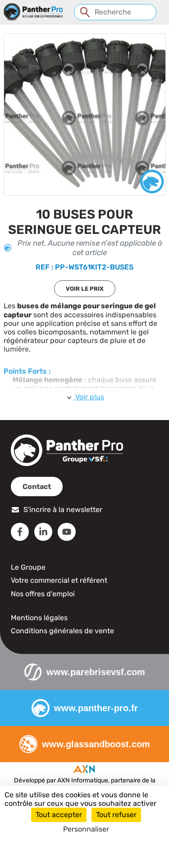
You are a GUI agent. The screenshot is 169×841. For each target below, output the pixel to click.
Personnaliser (86, 829)
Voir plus (89, 397)
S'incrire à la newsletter (62, 509)
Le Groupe (28, 567)
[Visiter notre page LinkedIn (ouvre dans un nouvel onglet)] (43, 532)
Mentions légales (39, 617)
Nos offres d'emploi (43, 594)
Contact (37, 486)
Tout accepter (59, 814)
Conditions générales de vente (62, 630)
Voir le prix (85, 288)
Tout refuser (116, 814)
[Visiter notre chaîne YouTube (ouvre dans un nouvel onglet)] (67, 532)
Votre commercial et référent (59, 580)
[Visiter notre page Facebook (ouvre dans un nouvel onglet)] (20, 532)
